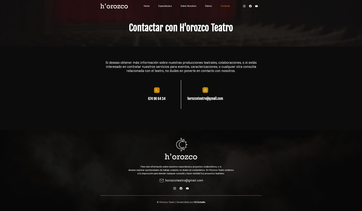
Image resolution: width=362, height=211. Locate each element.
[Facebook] (250, 6)
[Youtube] (256, 6)
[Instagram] (244, 6)
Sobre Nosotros (188, 6)
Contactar (225, 6)
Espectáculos (165, 6)
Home (147, 6)
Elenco (208, 6)
